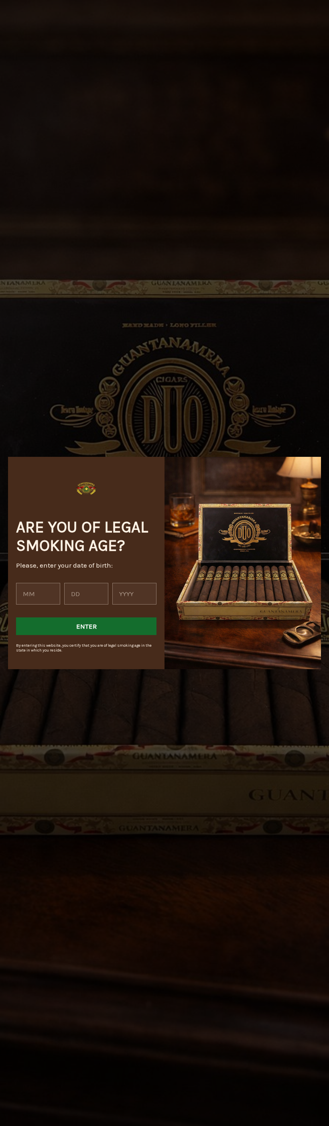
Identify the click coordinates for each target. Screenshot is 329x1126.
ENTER (86, 626)
